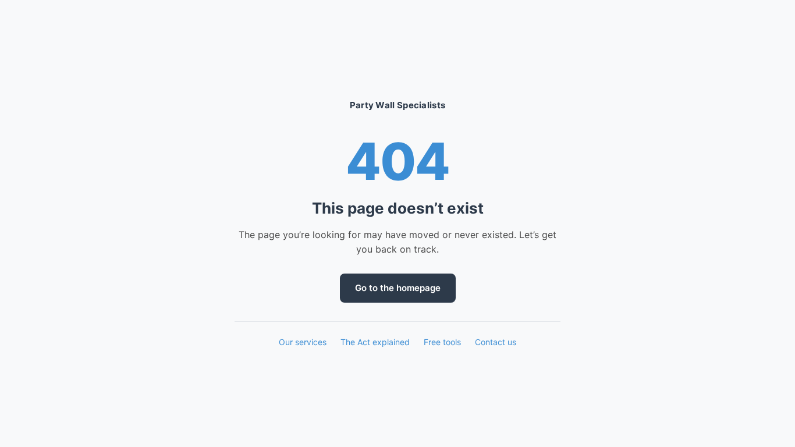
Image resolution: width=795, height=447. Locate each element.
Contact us (495, 342)
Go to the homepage (398, 287)
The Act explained (375, 342)
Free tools (442, 342)
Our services (302, 342)
